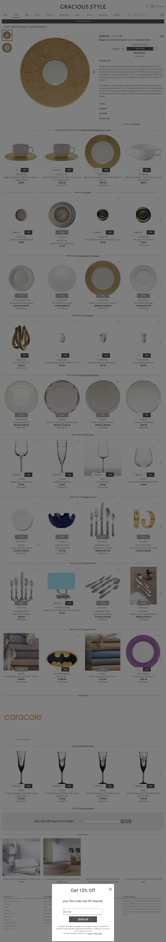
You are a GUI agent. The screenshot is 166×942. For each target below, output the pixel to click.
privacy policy (98, 933)
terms (90, 933)
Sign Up (83, 919)
